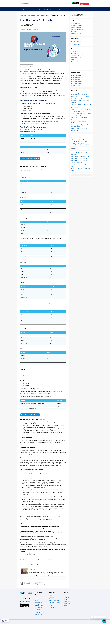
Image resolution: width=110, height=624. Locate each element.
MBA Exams (37, 609)
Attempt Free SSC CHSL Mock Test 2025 (80, 160)
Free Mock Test (83, 4)
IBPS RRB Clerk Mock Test (77, 53)
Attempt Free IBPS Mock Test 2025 (79, 158)
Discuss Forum (52, 607)
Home (21, 15)
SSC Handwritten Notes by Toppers (79, 137)
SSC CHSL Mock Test (76, 64)
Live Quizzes (75, 9)
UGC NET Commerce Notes (77, 79)
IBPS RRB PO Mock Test (76, 57)
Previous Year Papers (54, 600)
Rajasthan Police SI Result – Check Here (29, 583)
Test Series (51, 597)
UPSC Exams (37, 612)
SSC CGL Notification (75, 23)
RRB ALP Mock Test (75, 68)
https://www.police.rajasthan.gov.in (28, 73)
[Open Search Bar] (89, 9)
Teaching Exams (38, 604)
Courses (51, 595)
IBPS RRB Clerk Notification (77, 34)
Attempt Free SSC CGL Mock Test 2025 (80, 156)
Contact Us (66, 597)
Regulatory (45, 9)
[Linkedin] (21, 578)
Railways (38, 9)
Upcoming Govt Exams (54, 602)
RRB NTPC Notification (76, 27)
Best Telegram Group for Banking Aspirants (81, 144)
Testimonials (67, 601)
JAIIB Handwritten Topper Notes (78, 140)
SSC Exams (37, 600)
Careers (65, 599)
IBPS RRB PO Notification (77, 31)
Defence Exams (38, 611)
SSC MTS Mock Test (75, 66)
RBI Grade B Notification (76, 25)
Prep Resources (61, 9)
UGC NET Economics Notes (77, 77)
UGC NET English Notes (76, 83)
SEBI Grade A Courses (76, 44)
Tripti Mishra (36, 29)
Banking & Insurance (25, 9)
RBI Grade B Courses (76, 41)
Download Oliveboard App (77, 162)
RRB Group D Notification (77, 29)
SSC (33, 9)
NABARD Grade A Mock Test (77, 55)
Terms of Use (67, 605)
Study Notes (52, 599)
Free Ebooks (52, 605)
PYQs (69, 9)
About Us (66, 595)
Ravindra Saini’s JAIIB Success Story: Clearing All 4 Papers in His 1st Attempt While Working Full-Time (81, 106)
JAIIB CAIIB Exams (39, 607)
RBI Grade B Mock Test (76, 62)
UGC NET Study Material (76, 75)
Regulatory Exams (39, 605)
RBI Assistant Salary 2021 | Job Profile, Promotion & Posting (33, 584)
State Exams (27, 15)
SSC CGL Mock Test (75, 51)
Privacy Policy (67, 603)
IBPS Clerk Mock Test (76, 60)
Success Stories (52, 604)
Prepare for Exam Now (30, 158)
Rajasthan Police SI (44, 15)
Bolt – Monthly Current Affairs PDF (79, 142)
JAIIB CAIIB (52, 9)
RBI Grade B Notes (75, 85)
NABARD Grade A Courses (77, 43)
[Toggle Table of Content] (30, 66)
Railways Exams (38, 602)
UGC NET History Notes (76, 81)
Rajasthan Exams (35, 15)
